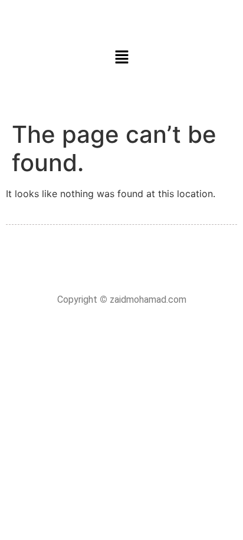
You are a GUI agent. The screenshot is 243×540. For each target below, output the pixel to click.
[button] (121, 57)
